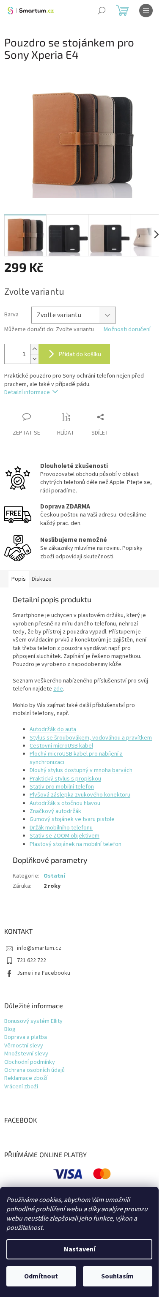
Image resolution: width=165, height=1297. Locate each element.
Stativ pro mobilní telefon (62, 787)
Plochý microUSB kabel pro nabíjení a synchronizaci (76, 758)
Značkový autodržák (55, 811)
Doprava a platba (25, 1037)
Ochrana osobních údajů (34, 1070)
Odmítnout (41, 1276)
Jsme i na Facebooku (43, 973)
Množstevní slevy (26, 1054)
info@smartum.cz (39, 948)
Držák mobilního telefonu (61, 828)
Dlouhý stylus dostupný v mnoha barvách (81, 770)
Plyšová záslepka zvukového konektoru (80, 795)
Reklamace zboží (25, 1078)
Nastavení (79, 1249)
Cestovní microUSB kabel (61, 746)
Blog (10, 1029)
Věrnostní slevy (23, 1046)
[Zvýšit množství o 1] (34, 349)
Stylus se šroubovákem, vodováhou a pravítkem (91, 738)
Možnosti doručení (127, 330)
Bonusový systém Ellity (33, 1021)
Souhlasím (117, 1276)
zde (58, 689)
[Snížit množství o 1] (34, 359)
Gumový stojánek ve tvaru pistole (72, 819)
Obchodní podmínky (29, 1062)
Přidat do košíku (80, 353)
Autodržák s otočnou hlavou (65, 803)
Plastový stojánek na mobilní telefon (75, 844)
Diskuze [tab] (42, 579)
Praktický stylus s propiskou (65, 779)
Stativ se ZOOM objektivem (64, 836)
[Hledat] (101, 10)
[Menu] (146, 10)
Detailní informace (27, 392)
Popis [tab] (18, 579)
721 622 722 (31, 960)
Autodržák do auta (53, 729)
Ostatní (54, 876)
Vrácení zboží (21, 1087)
